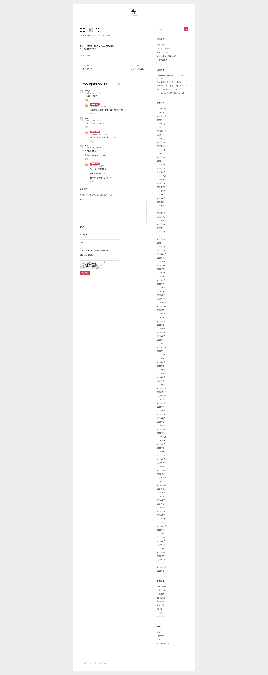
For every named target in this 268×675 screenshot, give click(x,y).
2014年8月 (161, 135)
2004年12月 (161, 478)
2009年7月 (161, 273)
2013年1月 (161, 172)
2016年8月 (161, 120)
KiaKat (159, 89)
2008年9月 (161, 310)
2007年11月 (161, 347)
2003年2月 (161, 560)
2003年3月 (161, 556)
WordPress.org (163, 643)
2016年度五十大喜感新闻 (166, 56)
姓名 (82, 227)
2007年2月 (161, 381)
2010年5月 (161, 235)
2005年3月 (161, 467)
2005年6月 (161, 455)
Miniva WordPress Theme (98, 663)
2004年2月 (161, 515)
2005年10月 (161, 440)
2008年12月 (161, 299)
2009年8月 (161, 269)
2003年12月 (161, 522)
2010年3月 (161, 243)
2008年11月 (161, 303)
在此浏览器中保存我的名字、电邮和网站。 (96, 250)
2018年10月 (161, 112)
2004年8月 (161, 493)
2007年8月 (161, 359)
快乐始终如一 (162, 45)
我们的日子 (161, 598)
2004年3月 (161, 511)
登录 (158, 632)
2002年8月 (161, 571)
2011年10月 (161, 191)
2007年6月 (161, 366)
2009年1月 (161, 295)
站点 (81, 242)
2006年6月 (161, 411)
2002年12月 (161, 567)
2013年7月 (161, 150)
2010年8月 (161, 224)
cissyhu (88, 91)
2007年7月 (161, 362)
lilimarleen (105, 35)
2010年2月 (161, 247)
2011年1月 (161, 206)
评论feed (160, 639)
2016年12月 (161, 116)
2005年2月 (161, 470)
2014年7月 (161, 139)
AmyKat (160, 82)
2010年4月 (161, 239)
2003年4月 (161, 552)
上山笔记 (160, 594)
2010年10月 (161, 217)
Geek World (161, 587)
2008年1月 (161, 340)
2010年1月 (161, 250)
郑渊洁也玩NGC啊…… (177, 86)
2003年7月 (161, 541)
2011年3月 (161, 202)
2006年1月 (161, 429)
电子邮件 (83, 235)
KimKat (160, 86)
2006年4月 (161, 418)
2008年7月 (161, 317)
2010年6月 (161, 232)
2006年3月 (161, 422)
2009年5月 (161, 280)
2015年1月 (161, 127)
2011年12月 (161, 187)
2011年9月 (161, 194)
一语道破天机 (86, 67)
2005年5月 (161, 459)
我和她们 (160, 601)
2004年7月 (161, 496)
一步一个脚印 (162, 590)
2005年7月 (161, 452)
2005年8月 (161, 448)
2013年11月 (161, 142)
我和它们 (160, 605)
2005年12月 (161, 433)
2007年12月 (161, 344)
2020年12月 (161, 109)
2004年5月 (161, 504)
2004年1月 (161, 519)
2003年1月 (161, 563)
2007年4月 (161, 373)
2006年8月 (161, 403)
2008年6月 (161, 321)
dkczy (87, 118)
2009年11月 (161, 258)
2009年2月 (161, 291)
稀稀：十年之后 (163, 52)
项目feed (160, 636)
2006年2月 (161, 426)
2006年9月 (161, 399)
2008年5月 (161, 325)
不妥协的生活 (162, 60)
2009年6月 (161, 277)
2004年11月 (161, 481)
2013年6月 (161, 153)
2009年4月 (161, 284)
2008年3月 (161, 332)
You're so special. (164, 49)
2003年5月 (161, 549)
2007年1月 (161, 385)
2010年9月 (161, 221)
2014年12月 (161, 131)
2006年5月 (161, 414)
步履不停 (160, 616)
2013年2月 (161, 168)
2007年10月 (161, 351)
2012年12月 (161, 176)
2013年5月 (161, 157)
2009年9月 (161, 265)
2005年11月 (161, 437)
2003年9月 (161, 534)
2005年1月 (161, 474)
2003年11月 (161, 526)
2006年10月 (161, 396)
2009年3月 (161, 288)
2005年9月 (161, 444)
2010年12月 (161, 209)
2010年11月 (161, 213)
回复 (86, 100)
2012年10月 (161, 180)
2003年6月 (161, 545)
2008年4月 (161, 329)
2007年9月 (161, 355)
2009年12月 (161, 254)
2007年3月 (161, 377)
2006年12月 (161, 388)
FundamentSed (163, 76)
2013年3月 (161, 165)
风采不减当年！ (138, 67)
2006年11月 (161, 392)
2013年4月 (161, 161)
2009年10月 (161, 262)
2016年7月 (161, 124)
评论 (81, 199)
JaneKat (160, 93)
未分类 (88, 55)
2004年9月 (161, 489)
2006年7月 (161, 407)
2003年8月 (161, 537)
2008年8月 (161, 314)
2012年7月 (161, 183)
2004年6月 (161, 500)
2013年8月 (161, 146)
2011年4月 (161, 198)
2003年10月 (161, 530)
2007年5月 (161, 370)
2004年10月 (161, 485)
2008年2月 (161, 336)
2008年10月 (161, 306)
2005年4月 (161, 463)
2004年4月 (161, 508)
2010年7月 (161, 228)
